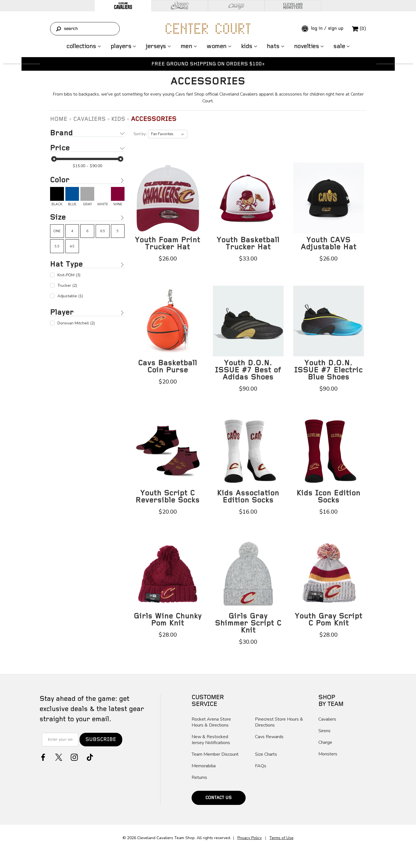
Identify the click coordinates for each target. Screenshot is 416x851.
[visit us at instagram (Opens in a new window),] (74, 757)
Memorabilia (204, 766)
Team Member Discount (215, 754)
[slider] (54, 159)
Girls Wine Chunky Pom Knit (168, 620)
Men (186, 46)
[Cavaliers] (123, 5)
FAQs (260, 766)
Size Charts (266, 754)
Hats (273, 46)
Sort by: (140, 134)
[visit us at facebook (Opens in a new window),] (43, 757)
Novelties (306, 46)
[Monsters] (293, 5)
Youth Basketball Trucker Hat (248, 243)
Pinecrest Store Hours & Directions (279, 722)
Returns (199, 778)
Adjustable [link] (70, 296)
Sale (339, 46)
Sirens (324, 731)
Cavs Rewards (269, 737)
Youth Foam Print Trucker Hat (167, 243)
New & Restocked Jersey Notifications (211, 740)
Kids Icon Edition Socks (329, 497)
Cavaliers (327, 719)
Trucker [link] (67, 285)
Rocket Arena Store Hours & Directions (211, 722)
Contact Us (218, 797)
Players (121, 46)
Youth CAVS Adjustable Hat (329, 243)
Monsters (327, 754)
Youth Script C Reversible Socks (168, 497)
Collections (81, 46)
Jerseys (156, 46)
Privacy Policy (249, 838)
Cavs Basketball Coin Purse (167, 366)
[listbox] (167, 134)
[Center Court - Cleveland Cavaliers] (208, 28)
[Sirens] (180, 5)
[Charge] (236, 5)
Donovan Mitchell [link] (76, 323)
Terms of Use (281, 838)
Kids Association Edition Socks (248, 497)
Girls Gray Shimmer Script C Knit (248, 623)
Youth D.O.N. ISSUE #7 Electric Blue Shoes (328, 370)
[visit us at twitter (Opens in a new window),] (58, 757)
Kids (246, 46)
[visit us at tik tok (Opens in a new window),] (89, 757)
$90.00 (96, 166)
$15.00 (79, 166)
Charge (325, 743)
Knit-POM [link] (68, 275)
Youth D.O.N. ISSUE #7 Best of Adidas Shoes (248, 370)
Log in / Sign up (326, 28)
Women (217, 46)
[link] (57, 196)
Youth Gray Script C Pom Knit (329, 620)
